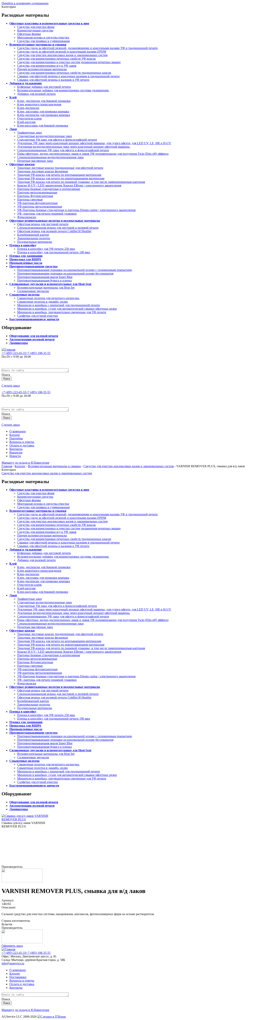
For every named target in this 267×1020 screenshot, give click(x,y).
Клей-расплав (26, 122)
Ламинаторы (18, 343)
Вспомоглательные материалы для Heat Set (45, 287)
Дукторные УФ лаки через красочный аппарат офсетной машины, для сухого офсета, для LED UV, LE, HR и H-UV (94, 143)
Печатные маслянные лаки (35, 160)
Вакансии (15, 452)
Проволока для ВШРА (25, 259)
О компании (17, 431)
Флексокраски (26, 217)
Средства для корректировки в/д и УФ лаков (46, 65)
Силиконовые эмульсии (33, 291)
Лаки (13, 129)
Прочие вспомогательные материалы (42, 69)
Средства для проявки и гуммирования (43, 41)
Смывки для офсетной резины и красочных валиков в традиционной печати (68, 76)
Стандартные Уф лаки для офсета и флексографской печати (57, 139)
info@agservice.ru (13, 963)
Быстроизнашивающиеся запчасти (34, 319)
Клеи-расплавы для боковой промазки (42, 125)
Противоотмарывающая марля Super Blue (45, 277)
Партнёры (16, 438)
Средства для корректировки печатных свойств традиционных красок (64, 72)
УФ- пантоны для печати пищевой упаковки (47, 213)
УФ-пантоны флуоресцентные (37, 203)
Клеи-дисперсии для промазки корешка (43, 115)
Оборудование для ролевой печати (33, 336)
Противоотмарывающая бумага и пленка (44, 280)
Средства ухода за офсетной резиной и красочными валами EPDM (61, 51)
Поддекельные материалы (34, 241)
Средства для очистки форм (35, 27)
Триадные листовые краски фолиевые (42, 171)
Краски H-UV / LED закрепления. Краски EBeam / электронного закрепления (69, 185)
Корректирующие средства (35, 30)
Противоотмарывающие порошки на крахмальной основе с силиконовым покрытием (74, 270)
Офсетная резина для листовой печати (42, 224)
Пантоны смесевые (30, 199)
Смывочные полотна (24, 294)
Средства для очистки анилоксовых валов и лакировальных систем (62, 55)
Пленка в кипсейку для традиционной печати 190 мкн (53, 252)
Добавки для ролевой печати (36, 93)
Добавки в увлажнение (25, 83)
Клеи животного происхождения (39, 104)
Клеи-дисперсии (28, 108)
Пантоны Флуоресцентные (35, 196)
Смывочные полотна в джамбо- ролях (42, 301)
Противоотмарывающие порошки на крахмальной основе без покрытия (65, 273)
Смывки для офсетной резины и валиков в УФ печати (53, 79)
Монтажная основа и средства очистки (43, 37)
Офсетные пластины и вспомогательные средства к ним (49, 23)
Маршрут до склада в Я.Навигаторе (25, 462)
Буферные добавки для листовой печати (44, 86)
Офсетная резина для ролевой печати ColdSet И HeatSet (54, 231)
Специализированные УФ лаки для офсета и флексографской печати (63, 150)
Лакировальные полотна (33, 238)
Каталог (14, 435)
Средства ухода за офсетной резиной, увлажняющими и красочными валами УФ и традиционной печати (87, 48)
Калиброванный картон (33, 234)
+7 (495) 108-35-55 (38, 353)
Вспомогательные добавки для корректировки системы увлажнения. (63, 90)
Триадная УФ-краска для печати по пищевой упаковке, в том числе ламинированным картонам (81, 182)
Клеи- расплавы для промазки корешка (43, 111)
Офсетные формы (29, 34)
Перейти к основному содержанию (25, 3)
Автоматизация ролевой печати (32, 339)
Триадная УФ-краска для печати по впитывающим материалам (59, 174)
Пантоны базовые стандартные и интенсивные (48, 189)
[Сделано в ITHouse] (51, 1016)
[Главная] (8, 349)
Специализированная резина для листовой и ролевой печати (58, 227)
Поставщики (17, 977)
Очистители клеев (29, 118)
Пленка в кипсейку (22, 245)
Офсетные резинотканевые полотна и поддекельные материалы (54, 220)
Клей (13, 97)
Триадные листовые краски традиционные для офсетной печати (60, 167)
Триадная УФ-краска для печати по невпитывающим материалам (60, 178)
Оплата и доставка (21, 445)
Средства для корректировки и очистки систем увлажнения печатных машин (69, 62)
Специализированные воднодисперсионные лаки (50, 157)
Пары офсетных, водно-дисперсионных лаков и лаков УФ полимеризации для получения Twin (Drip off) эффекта (92, 153)
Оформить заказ (12, 945)
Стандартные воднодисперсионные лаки (44, 136)
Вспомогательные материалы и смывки (37, 44)
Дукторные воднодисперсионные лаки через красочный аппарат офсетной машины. (73, 146)
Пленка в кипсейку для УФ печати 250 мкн (46, 248)
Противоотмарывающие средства (33, 266)
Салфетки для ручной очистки (37, 315)
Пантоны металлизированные (37, 192)
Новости (15, 456)
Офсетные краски (22, 164)
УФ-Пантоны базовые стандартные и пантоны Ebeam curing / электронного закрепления (76, 210)
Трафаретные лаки (29, 132)
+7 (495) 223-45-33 (14, 353)
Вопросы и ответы (21, 442)
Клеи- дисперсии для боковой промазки (44, 101)
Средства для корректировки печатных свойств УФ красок (56, 58)
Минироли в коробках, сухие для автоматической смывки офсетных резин (67, 308)
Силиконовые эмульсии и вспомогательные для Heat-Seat (50, 284)
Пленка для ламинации (25, 255)
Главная (7, 466)
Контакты (15, 449)
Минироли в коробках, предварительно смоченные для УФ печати (61, 312)
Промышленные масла (25, 263)
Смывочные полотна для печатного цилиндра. (48, 298)
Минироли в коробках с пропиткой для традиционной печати (58, 305)
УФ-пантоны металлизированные (39, 206)
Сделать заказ (11, 385)
